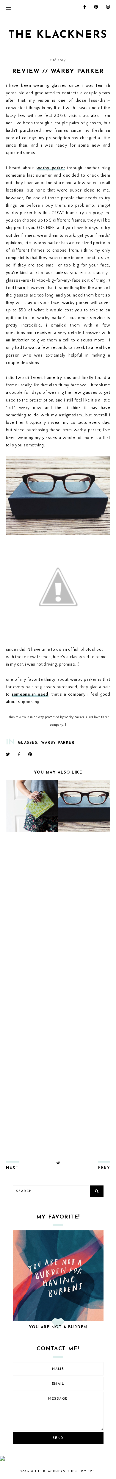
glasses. (28, 743)
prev (104, 1168)
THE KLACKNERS (58, 35)
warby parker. (58, 743)
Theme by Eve (81, 1471)
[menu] (8, 7)
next (12, 1168)
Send (58, 1438)
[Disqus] (58, 915)
